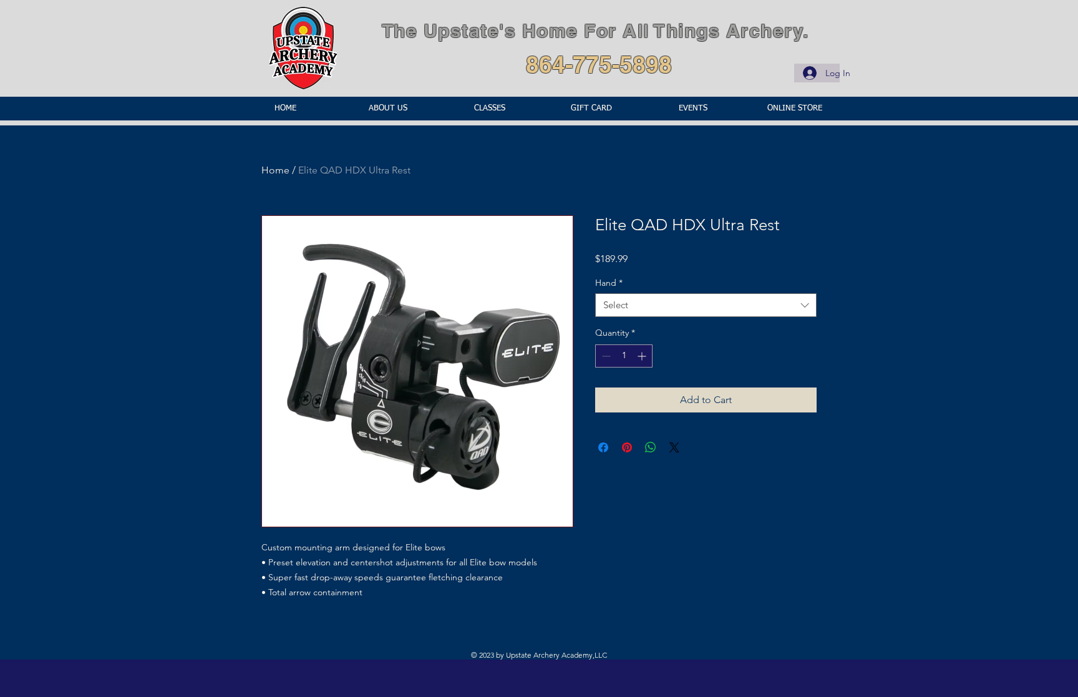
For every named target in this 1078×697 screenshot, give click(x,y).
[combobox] (706, 305)
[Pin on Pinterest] (626, 447)
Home (275, 170)
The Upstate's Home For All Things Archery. (595, 30)
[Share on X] (674, 447)
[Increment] (643, 356)
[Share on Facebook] (603, 447)
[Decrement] (605, 356)
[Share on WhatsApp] (650, 447)
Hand (609, 282)
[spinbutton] (624, 356)
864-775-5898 (599, 64)
